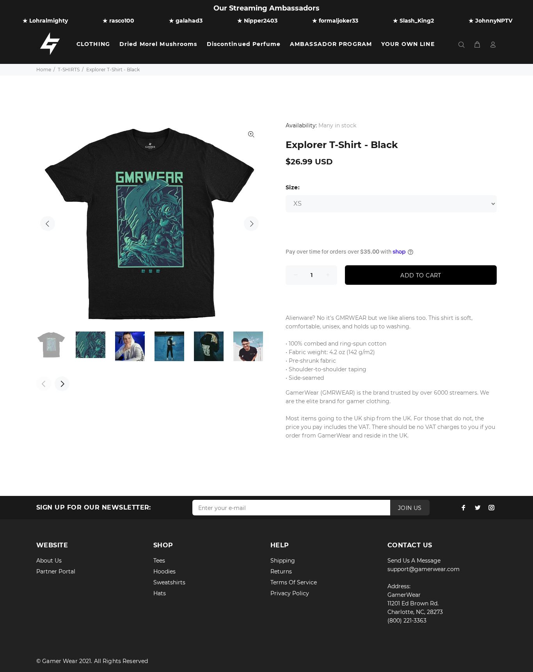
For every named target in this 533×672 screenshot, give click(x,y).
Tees (159, 560)
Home (43, 69)
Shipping (282, 560)
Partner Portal (55, 571)
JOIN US (410, 507)
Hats (159, 593)
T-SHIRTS (69, 69)
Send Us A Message (414, 560)
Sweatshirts (169, 582)
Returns (281, 571)
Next (251, 223)
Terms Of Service (293, 582)
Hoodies (164, 571)
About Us (49, 560)
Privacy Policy (289, 593)
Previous (47, 223)
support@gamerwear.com (423, 569)
